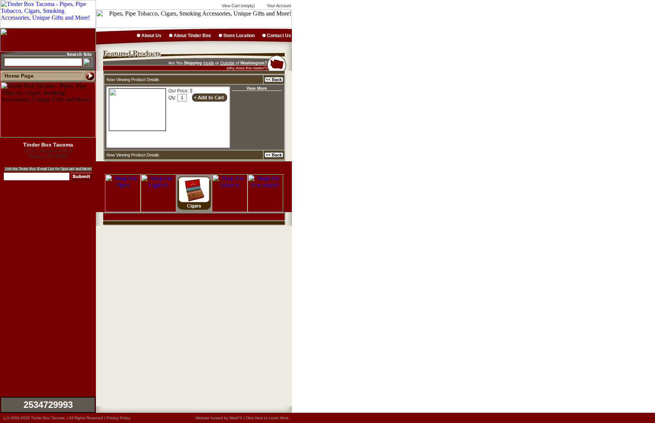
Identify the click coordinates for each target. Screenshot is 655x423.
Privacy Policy (118, 418)
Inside (208, 63)
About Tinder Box (191, 35)
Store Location (238, 35)
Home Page (19, 76)
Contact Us (278, 35)
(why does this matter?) (247, 68)
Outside (227, 63)
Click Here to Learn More (267, 418)
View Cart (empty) (238, 5)
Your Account (278, 5)
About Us (150, 35)
